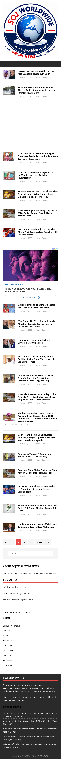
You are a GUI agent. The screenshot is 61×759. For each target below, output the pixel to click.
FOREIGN (7, 665)
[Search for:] (30, 553)
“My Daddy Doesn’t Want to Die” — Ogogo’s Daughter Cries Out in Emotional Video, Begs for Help (35, 378)
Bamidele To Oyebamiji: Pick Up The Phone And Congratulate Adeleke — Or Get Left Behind (38, 232)
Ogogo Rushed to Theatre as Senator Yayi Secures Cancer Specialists (36, 306)
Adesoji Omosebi (42, 77)
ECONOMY (8, 640)
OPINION (7, 645)
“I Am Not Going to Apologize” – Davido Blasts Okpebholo (34, 341)
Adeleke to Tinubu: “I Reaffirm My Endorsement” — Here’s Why (35, 455)
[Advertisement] (30, 128)
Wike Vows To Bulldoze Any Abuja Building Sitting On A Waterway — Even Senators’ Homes (38, 359)
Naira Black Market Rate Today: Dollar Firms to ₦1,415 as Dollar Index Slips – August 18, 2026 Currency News (37, 397)
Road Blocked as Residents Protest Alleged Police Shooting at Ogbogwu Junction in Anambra (36, 90)
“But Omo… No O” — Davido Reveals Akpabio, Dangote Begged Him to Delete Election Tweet (36, 324)
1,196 (39, 542)
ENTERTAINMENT (11, 625)
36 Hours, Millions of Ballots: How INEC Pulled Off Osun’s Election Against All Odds (38, 508)
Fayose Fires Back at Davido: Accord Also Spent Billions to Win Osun (36, 72)
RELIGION (7, 660)
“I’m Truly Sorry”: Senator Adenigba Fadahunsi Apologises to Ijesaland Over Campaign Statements (38, 156)
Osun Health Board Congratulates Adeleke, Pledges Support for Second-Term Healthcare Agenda (37, 437)
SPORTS (7, 655)
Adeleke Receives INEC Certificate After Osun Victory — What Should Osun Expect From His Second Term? (38, 194)
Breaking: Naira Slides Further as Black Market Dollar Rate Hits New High (37, 471)
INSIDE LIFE (8, 650)
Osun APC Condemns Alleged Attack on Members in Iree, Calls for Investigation (36, 175)
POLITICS (7, 630)
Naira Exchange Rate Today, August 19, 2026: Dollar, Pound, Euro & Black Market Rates (37, 213)
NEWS (6, 635)
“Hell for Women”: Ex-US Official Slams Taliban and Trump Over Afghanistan (37, 525)
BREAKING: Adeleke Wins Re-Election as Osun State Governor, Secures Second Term (36, 489)
